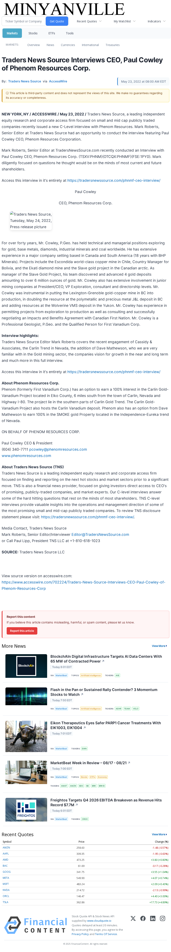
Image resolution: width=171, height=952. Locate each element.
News (50, 45)
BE (87, 786)
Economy (102, 777)
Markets (12, 33)
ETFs (51, 33)
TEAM (127, 709)
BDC (81, 786)
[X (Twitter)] (133, 925)
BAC (5, 866)
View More (158, 646)
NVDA (6, 890)
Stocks (33, 33)
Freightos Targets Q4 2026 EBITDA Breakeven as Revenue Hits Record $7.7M (106, 802)
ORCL (6, 896)
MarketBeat (61, 675)
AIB (117, 675)
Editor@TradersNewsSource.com (100, 534)
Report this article (22, 630)
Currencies (68, 45)
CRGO (85, 819)
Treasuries (113, 45)
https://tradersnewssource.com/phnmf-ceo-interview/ (113, 180)
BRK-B (101, 786)
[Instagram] (162, 925)
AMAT (64, 786)
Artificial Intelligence (91, 675)
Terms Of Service (106, 934)
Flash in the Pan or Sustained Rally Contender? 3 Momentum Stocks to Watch (103, 692)
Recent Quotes (87, 21)
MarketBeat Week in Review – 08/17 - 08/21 (90, 763)
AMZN (73, 786)
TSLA (5, 902)
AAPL (6, 853)
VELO (135, 709)
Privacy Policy (80, 934)
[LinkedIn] (152, 925)
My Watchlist (122, 21)
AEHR (118, 709)
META (6, 878)
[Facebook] (143, 925)
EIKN (84, 748)
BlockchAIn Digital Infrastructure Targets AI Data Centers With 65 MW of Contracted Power (106, 658)
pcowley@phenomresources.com (58, 449)
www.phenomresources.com (26, 455)
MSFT (6, 884)
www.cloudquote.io (99, 921)
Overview (33, 45)
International (90, 45)
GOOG (7, 872)
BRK (94, 786)
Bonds (84, 777)
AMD (5, 859)
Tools (70, 33)
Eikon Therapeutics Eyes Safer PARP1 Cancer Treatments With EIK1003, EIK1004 (105, 725)
